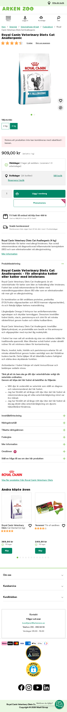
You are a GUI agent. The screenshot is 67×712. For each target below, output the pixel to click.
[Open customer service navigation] (60, 705)
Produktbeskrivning (11, 264)
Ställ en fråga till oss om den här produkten (22, 459)
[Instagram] (28, 687)
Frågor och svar (33, 619)
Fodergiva (6, 437)
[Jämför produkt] (60, 108)
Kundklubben (10, 597)
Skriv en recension (43, 43)
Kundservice (9, 586)
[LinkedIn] (46, 687)
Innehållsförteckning (12, 416)
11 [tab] (45, 557)
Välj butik (57, 176)
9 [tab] (40, 557)
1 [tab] (31, 115)
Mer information (9, 254)
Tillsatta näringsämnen (12, 430)
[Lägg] (30, 525)
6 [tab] (31, 557)
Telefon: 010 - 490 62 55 (34, 627)
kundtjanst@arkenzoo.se (33, 623)
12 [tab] (48, 557)
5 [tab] (28, 557)
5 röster (30, 43)
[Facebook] (21, 687)
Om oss (7, 575)
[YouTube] (37, 687)
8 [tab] (37, 557)
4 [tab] (26, 557)
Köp (7, 551)
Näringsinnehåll (9, 423)
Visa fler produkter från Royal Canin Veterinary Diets (27, 480)
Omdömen (9, 451)
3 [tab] (23, 557)
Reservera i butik (16, 180)
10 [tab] (42, 557)
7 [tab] (34, 557)
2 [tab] (34, 115)
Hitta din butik (58, 3)
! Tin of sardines (47, 525)
